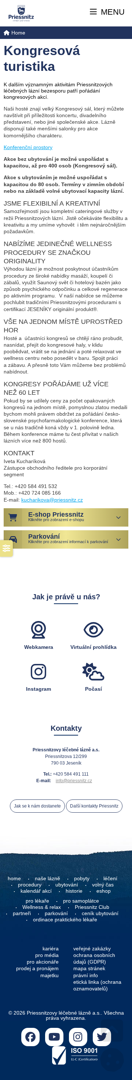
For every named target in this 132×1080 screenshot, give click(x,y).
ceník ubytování (100, 913)
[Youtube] (54, 1037)
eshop (103, 891)
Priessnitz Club (92, 907)
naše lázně (47, 878)
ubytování (66, 885)
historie (74, 891)
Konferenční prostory (28, 147)
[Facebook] (30, 1037)
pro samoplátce (81, 901)
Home (20, 13)
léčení (110, 878)
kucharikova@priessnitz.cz (52, 500)
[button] (107, 12)
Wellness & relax (41, 907)
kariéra (51, 948)
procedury (29, 885)
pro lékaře (37, 901)
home (14, 878)
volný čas (103, 885)
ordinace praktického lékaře (66, 919)
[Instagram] (78, 1037)
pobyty (81, 878)
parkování (56, 913)
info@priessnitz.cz (74, 780)
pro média (47, 955)
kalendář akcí (36, 891)
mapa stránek (89, 968)
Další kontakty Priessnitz (94, 806)
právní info (85, 975)
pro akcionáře (43, 962)
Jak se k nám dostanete (37, 806)
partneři (22, 913)
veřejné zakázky (92, 948)
